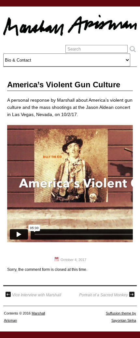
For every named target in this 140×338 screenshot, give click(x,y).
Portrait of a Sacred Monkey (103, 295)
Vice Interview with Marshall (36, 295)
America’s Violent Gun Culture (63, 84)
